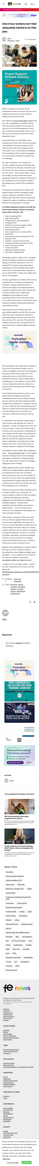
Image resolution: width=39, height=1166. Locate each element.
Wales (17, 966)
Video (5, 1098)
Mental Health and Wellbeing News (17, 932)
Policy (30, 941)
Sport (7, 953)
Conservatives (10, 893)
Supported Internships (13, 957)
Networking (7, 1137)
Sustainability (28, 957)
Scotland (29, 945)
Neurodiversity (27, 937)
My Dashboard (8, 1114)
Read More (6, 1159)
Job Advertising (8, 1082)
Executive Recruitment (10, 1051)
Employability (7, 1034)
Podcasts (6, 1096)
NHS (7, 941)
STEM (14, 953)
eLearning (14, 585)
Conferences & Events (10, 1133)
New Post (6, 1112)
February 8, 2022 (13, 41)
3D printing (9, 872)
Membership (7, 1119)
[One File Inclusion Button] (19, 353)
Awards (5, 1131)
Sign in (32, 4)
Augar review (10, 884)
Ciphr (9, 38)
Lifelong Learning (26, 924)
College (29, 889)
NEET (17, 937)
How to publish (8, 1108)
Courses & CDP (8, 1135)
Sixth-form (16, 949)
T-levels (8, 962)
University (9, 966)
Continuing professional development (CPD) (18, 898)
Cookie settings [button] (12, 1162)
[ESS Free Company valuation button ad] (19, 691)
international (23, 916)
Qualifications (18, 945)
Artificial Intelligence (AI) (14, 880)
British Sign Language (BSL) (15, 889)
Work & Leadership (9, 1036)
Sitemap (6, 1020)
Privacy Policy (7, 1018)
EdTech (5, 1032)
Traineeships (24, 962)
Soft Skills (26, 949)
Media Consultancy (9, 1084)
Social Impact (7, 1039)
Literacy (8, 928)
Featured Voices (8, 1065)
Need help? (6, 1121)
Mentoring (9, 937)
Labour (17, 920)
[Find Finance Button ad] (19, 755)
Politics (8, 945)
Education (6, 1030)
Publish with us (8, 1014)
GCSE (30, 911)
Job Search (7, 1053)
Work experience (11, 970)
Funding (22, 911)
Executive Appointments (11, 1049)
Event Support (7, 1086)
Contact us (6, 1011)
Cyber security (22, 903)
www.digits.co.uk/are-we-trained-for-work (16, 560)
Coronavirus (10, 903)
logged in (19, 643)
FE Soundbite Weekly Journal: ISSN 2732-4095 (18, 1067)
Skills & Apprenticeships (11, 1038)
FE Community (8, 1013)
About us (6, 1009)
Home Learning (11, 916)
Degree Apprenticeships (14, 907)
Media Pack (7, 1079)
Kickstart (9, 920)
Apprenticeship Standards (15, 876)
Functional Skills (11, 911)
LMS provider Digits (20, 121)
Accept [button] (26, 1162)
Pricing (5, 1077)
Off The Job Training (18, 941)
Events (5, 1116)
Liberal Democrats (12, 924)
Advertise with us (8, 1016)
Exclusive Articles (8, 1063)
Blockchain (21, 884)
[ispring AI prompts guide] (19, 712)
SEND (8, 949)
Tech (15, 962)
